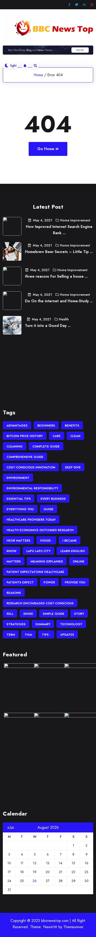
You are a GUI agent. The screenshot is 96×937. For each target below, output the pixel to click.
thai (28, 634)
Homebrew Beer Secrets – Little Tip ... (59, 251)
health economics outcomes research (40, 530)
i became (69, 540)
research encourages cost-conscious (40, 603)
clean (75, 436)
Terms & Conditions (30, 376)
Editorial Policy (63, 376)
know (12, 551)
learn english (72, 551)
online (78, 561)
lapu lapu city (38, 551)
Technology (71, 624)
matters (14, 561)
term (11, 634)
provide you (75, 582)
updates (67, 634)
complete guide (46, 446)
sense (28, 614)
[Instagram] (91, 5)
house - (46, 540)
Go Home (45, 148)
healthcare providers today (31, 519)
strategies (16, 624)
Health (64, 319)
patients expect (20, 582)
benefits (72, 425)
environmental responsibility (32, 488)
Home (38, 75)
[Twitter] (76, 5)
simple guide (53, 614)
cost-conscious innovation (31, 467)
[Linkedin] (84, 5)
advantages (17, 425)
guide (48, 509)
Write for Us (59, 358)
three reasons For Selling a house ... (56, 276)
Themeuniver (73, 927)
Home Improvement (75, 220)
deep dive (73, 467)
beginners (46, 425)
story (79, 614)
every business (53, 498)
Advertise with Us (32, 367)
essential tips (19, 498)
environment (18, 478)
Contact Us (24, 349)
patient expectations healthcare (35, 572)
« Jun (10, 827)
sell (10, 614)
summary (42, 624)
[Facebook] (69, 5)
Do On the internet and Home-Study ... (59, 301)
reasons (14, 593)
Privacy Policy (32, 358)
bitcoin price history (25, 436)
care (57, 436)
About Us (46, 349)
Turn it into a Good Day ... (48, 325)
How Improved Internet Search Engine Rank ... (59, 230)
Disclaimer (67, 349)
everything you (20, 509)
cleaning (15, 446)
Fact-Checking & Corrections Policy (45, 385)
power (49, 582)
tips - (46, 634)
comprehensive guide (25, 457)
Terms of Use (62, 367)
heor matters (18, 540)
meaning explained (47, 561)
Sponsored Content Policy (48, 394)
